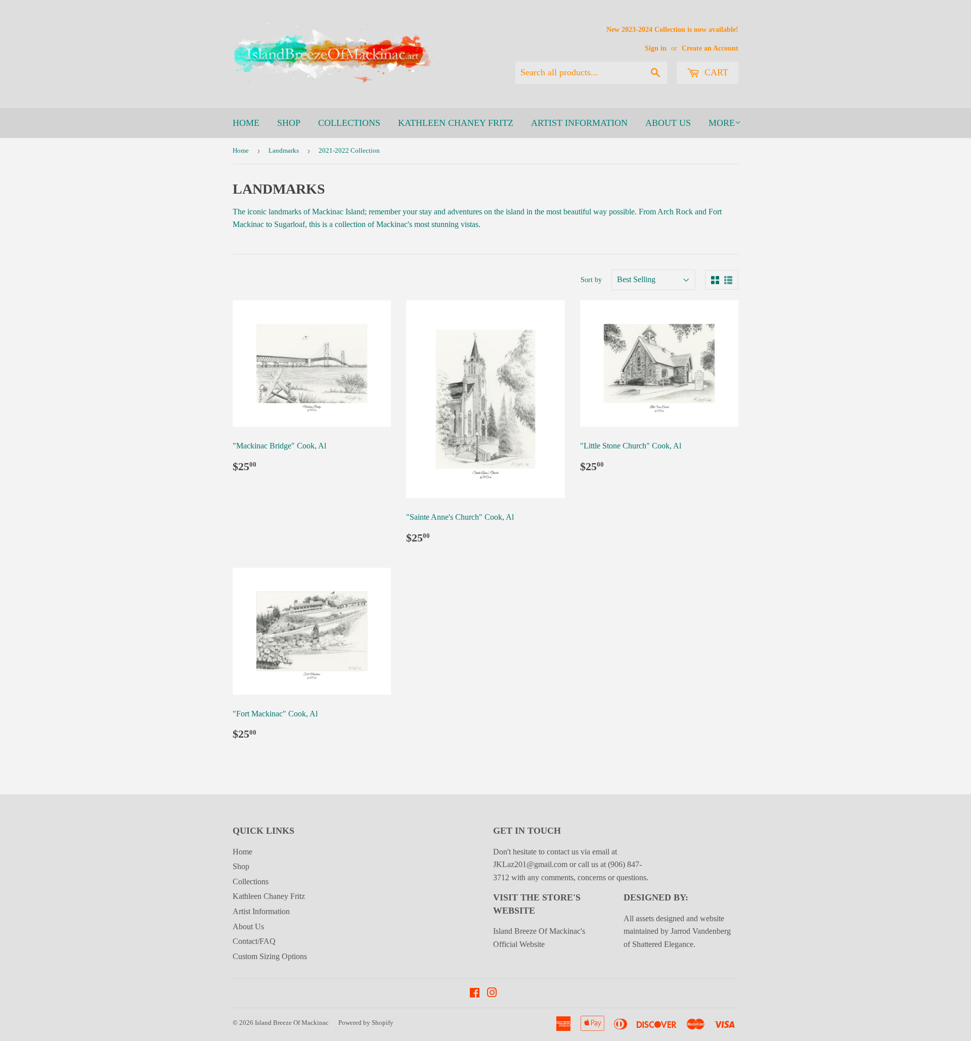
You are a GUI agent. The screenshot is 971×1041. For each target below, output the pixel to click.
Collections (349, 123)
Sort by (591, 280)
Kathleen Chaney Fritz (455, 123)
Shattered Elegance (662, 944)
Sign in (656, 48)
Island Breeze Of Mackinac (292, 1022)
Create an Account (710, 48)
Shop (288, 123)
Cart (715, 72)
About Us (668, 123)
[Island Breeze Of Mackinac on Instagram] (492, 993)
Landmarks (284, 150)
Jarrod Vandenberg (701, 931)
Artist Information (579, 123)
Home (246, 123)
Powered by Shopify (365, 1022)
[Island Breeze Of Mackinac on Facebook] (474, 993)
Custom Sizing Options (270, 956)
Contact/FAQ (254, 941)
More (722, 123)
